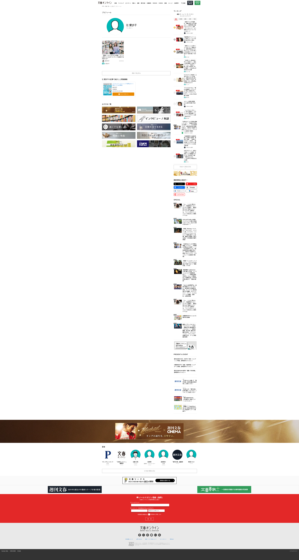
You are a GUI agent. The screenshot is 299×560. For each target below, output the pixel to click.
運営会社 (172, 539)
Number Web (5, 551)
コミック (170, 3)
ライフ (189, 16)
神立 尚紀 (187, 57)
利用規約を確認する (143, 514)
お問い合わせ (139, 539)
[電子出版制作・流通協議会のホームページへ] (131, 544)
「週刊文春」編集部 (189, 33)
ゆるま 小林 (188, 71)
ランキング (121, 3)
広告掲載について (129, 539)
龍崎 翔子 (107, 61)
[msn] (155, 535)
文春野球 (176, 3)
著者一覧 (107, 6)
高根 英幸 (187, 97)
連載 (138, 3)
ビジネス (191, 14)
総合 (178, 14)
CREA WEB (13, 551)
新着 (116, 3)
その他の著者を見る (149, 471)
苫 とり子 (187, 84)
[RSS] (159, 535)
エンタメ (182, 16)
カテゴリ (127, 3)
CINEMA (161, 3)
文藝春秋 (149, 3)
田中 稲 (187, 161)
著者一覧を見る (136, 73)
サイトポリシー (163, 539)
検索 (184, 3)
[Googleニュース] (151, 535)
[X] (143, 535)
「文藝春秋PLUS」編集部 (188, 132)
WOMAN (155, 3)
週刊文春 (143, 3)
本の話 (19, 551)
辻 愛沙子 (107, 63)
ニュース (184, 14)
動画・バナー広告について (151, 539)
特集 (133, 3)
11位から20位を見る (185, 166)
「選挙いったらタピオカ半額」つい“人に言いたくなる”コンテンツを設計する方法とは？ (113, 57)
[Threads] (147, 535)
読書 (165, 3)
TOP (103, 6)
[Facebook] (139, 535)
